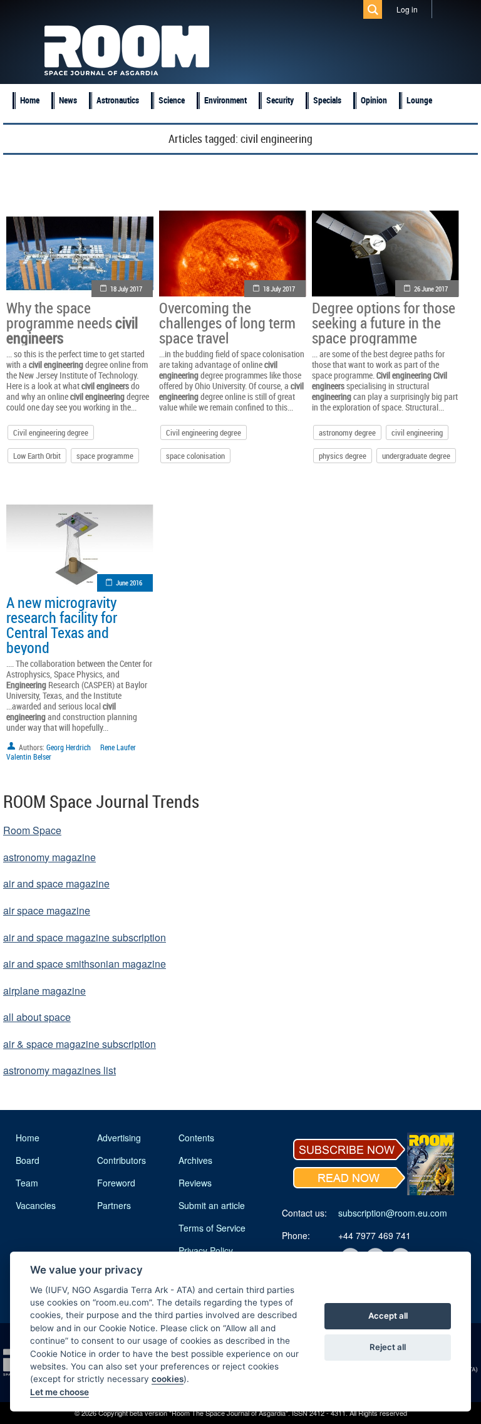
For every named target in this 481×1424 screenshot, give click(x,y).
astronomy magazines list (59, 1070)
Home (29, 100)
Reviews (195, 1183)
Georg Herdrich (68, 747)
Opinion (374, 100)
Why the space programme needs (72, 322)
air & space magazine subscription (79, 1044)
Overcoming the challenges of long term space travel (227, 322)
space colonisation (195, 455)
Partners (114, 1205)
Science (171, 100)
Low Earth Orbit (37, 455)
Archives (195, 1160)
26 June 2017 (431, 288)
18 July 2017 (126, 288)
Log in (407, 9)
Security (280, 100)
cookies (168, 1379)
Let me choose (59, 1392)
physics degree (342, 455)
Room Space (32, 830)
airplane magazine (44, 990)
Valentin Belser (28, 756)
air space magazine (46, 910)
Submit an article (211, 1205)
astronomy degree (347, 432)
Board (27, 1160)
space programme (104, 455)
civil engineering (417, 432)
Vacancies (36, 1205)
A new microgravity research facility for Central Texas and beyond (61, 625)
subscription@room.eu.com (392, 1213)
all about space (37, 1017)
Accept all (388, 1316)
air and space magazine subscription (84, 937)
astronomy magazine (49, 857)
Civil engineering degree (50, 432)
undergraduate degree (416, 455)
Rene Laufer (118, 747)
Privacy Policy (205, 1250)
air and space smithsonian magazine (84, 963)
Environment (225, 100)
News (68, 100)
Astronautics (117, 100)
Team (27, 1183)
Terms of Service (212, 1228)
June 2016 (129, 582)
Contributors (121, 1160)
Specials (327, 100)
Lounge (419, 100)
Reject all (388, 1347)
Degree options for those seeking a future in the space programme (383, 322)
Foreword (116, 1183)
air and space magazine (56, 883)
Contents (196, 1138)
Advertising (119, 1138)
